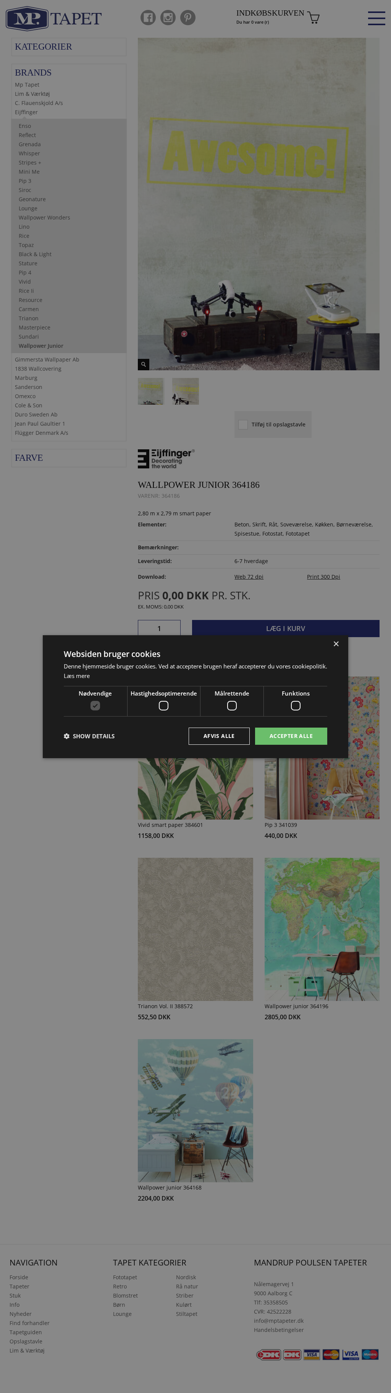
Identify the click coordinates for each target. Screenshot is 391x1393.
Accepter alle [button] (291, 735)
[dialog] (195, 696)
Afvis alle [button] (219, 735)
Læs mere (77, 676)
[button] (89, 736)
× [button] (336, 644)
